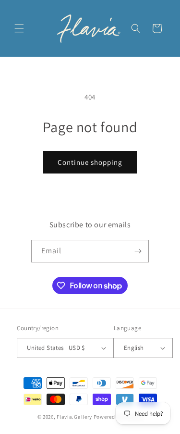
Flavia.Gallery (74, 416)
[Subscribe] (137, 251)
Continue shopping (90, 162)
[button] (19, 28)
